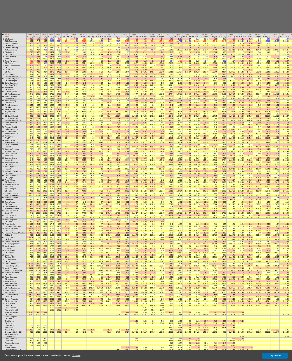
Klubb (7, 37)
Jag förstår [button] (275, 355)
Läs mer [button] (76, 355)
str (29, 34)
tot (31, 34)
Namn (7, 34)
